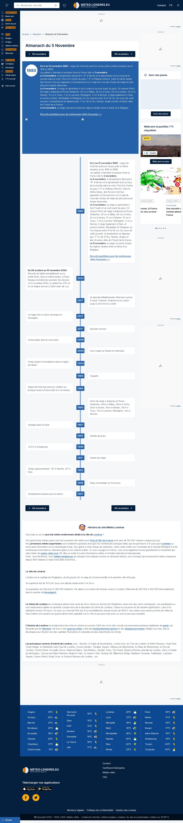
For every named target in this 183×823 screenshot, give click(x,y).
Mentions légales (75, 810)
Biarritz (31, 722)
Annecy (32, 717)
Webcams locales (160, 161)
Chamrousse (34, 749)
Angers (31, 712)
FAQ (105, 777)
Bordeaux (33, 728)
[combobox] (36, 5)
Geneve (70, 731)
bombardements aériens (105, 628)
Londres (110, 712)
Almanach (37, 34)
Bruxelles (32, 733)
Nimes (109, 749)
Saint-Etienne (151, 733)
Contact (161, 5)
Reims (148, 717)
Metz (108, 728)
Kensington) (50, 592)
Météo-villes (109, 772)
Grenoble (71, 736)
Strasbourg (150, 738)
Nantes (109, 738)
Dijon (69, 720)
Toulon (148, 744)
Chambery (33, 744)
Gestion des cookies (126, 810)
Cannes (31, 738)
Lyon (108, 717)
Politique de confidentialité (100, 810)
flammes (46, 628)
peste (166, 625)
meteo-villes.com (49, 553)
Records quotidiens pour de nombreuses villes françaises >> (71, 114)
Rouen (148, 728)
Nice (108, 744)
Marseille (110, 722)
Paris (147, 712)
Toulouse (149, 749)
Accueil (25, 34)
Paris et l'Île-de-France (101, 540)
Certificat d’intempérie (114, 768)
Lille (69, 747)
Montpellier (111, 733)
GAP (69, 726)
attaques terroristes (135, 628)
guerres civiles (74, 628)
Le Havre (71, 742)
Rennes (149, 722)
